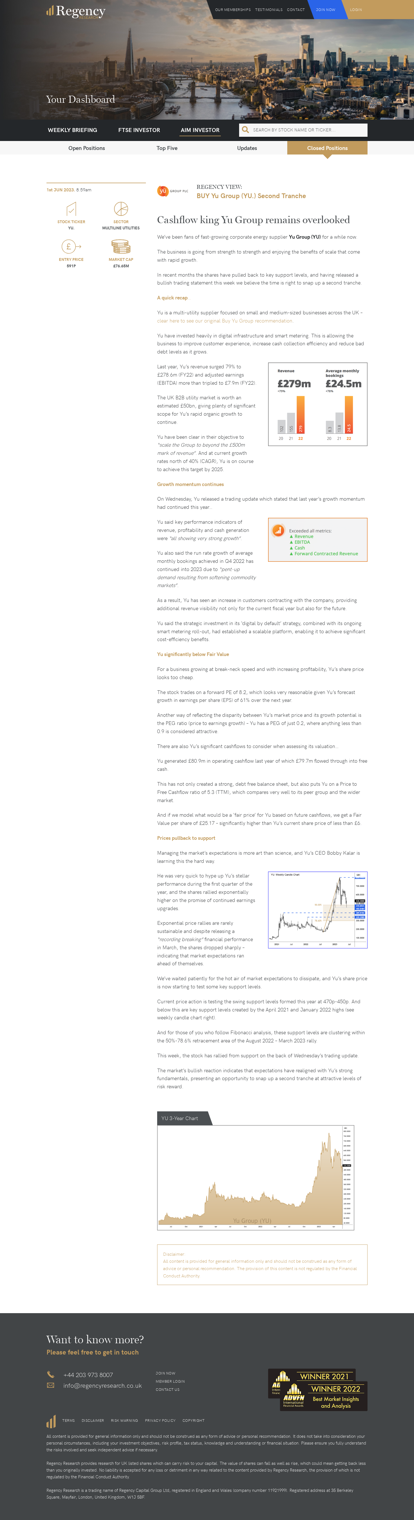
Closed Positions (327, 147)
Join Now (326, 9)
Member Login (170, 1381)
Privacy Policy (160, 1420)
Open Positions (86, 147)
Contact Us (167, 1389)
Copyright (193, 1420)
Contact (296, 9)
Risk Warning (124, 1420)
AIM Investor (200, 129)
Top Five (167, 147)
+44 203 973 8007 (88, 1374)
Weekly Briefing (72, 129)
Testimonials (268, 9)
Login (356, 9)
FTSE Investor (139, 129)
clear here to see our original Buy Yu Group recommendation (224, 320)
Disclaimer (93, 1420)
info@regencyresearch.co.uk (102, 1385)
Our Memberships (233, 9)
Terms (68, 1420)
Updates (247, 147)
